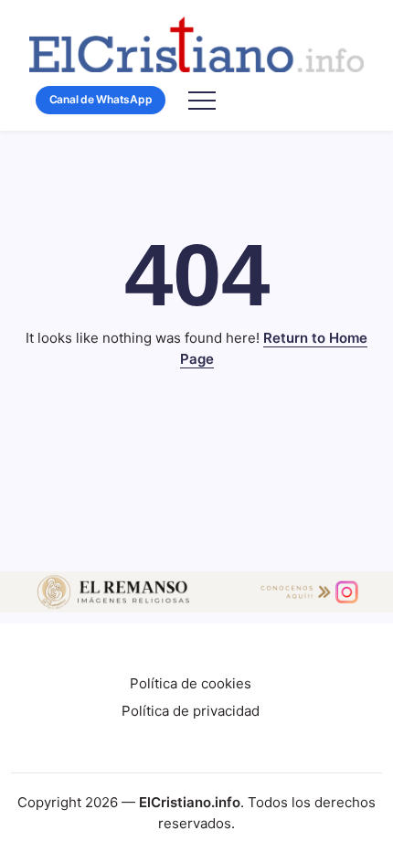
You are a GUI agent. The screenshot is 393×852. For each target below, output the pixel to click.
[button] (100, 100)
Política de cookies (190, 683)
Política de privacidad (191, 710)
